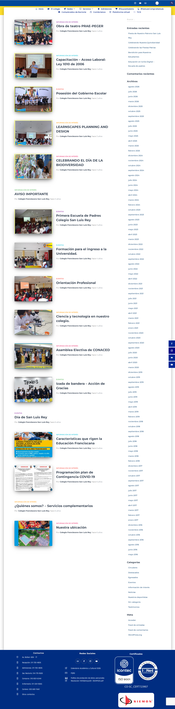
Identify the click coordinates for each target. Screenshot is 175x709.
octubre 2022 (134, 254)
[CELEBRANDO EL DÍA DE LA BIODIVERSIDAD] (33, 166)
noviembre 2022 (135, 249)
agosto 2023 (133, 219)
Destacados (133, 572)
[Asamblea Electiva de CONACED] (33, 356)
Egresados (133, 577)
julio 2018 (132, 441)
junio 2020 (133, 357)
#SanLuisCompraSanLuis (152, 9)
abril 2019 (132, 407)
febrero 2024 (134, 205)
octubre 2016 (134, 535)
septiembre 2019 (136, 382)
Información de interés (67, 22)
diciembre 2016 (135, 525)
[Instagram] (135, 3)
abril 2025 (132, 141)
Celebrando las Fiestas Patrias (142, 47)
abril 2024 (132, 195)
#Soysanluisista (126, 9)
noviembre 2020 (135, 333)
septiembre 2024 (136, 170)
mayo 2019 (133, 402)
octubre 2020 (134, 338)
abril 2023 (132, 234)
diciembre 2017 (135, 466)
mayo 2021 (133, 308)
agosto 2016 (133, 544)
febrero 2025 (134, 151)
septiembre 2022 (136, 259)
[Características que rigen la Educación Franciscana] (33, 444)
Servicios (87, 9)
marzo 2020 (133, 367)
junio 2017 (132, 495)
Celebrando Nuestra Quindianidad (144, 42)
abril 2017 (132, 505)
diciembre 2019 (135, 372)
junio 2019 (132, 397)
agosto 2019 (133, 387)
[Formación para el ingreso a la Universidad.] (33, 255)
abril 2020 (132, 362)
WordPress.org (135, 635)
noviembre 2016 (135, 530)
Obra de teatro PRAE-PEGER (79, 26)
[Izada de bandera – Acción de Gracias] (33, 389)
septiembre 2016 (136, 540)
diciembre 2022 (135, 244)
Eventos (60, 89)
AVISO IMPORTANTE (31, 194)
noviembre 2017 (135, 471)
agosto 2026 (133, 86)
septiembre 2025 (136, 116)
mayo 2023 (133, 229)
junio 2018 (132, 446)
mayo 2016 (133, 554)
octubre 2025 (134, 111)
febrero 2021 (134, 323)
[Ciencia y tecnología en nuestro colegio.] (33, 322)
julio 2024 (132, 180)
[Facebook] (130, 3)
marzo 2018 (133, 456)
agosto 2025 (133, 121)
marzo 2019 (133, 412)
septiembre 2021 (135, 293)
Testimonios (133, 607)
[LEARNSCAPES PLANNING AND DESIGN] (33, 132)
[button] (172, 3)
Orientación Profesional (76, 283)
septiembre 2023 (136, 214)
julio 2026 (132, 91)
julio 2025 (132, 126)
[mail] (145, 3)
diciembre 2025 (135, 106)
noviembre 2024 (135, 160)
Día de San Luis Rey (30, 417)
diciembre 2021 (135, 284)
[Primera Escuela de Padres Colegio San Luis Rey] (33, 221)
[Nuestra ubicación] (33, 533)
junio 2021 (132, 303)
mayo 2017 (133, 500)
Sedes (70, 9)
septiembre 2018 (136, 431)
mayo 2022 (133, 274)
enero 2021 (133, 328)
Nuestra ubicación (71, 527)
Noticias (132, 592)
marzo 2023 (133, 239)
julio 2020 (132, 352)
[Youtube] (140, 3)
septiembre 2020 (136, 343)
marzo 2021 (133, 318)
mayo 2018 (133, 451)
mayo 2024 (133, 190)
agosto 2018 (133, 436)
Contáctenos (99, 12)
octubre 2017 (134, 476)
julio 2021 (132, 298)
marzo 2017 (133, 510)
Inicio (41, 9)
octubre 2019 (134, 377)
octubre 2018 (134, 426)
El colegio (55, 9)
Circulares (132, 567)
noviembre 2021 (135, 288)
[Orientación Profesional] (33, 288)
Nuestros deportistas (137, 597)
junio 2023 (133, 224)
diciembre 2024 (135, 155)
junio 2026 (133, 96)
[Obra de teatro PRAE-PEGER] (33, 32)
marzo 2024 (133, 200)
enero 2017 (133, 520)
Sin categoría (134, 602)
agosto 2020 (133, 348)
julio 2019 (132, 392)
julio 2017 (132, 490)
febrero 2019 (134, 416)
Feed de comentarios (138, 630)
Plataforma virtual (121, 12)
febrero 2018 (134, 461)
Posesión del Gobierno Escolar (81, 93)
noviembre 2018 (135, 421)
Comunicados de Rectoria (73, 12)
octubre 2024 (134, 165)
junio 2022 (133, 269)
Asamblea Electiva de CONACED (83, 350)
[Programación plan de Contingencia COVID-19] (33, 478)
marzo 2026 (133, 101)
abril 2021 (132, 313)
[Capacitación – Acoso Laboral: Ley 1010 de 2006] (33, 65)
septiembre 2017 (135, 481)
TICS (139, 12)
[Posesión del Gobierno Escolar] (33, 99)
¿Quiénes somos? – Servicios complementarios (53, 506)
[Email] (77, 661)
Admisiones (106, 9)
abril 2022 (132, 279)
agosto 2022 (133, 264)
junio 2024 (133, 185)
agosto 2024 (133, 175)
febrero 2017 (134, 515)
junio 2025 (133, 131)
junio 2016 (132, 549)
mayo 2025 (133, 136)
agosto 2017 (133, 485)
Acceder (132, 620)
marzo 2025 (133, 146)
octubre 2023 (134, 210)
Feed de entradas (136, 625)
